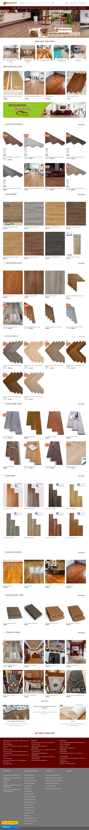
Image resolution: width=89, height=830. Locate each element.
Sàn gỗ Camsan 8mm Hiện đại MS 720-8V (75, 157)
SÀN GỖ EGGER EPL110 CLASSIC (52, 257)
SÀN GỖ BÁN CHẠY (29, 778)
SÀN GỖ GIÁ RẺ (28, 791)
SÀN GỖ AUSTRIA (28, 775)
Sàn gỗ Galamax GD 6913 (50, 466)
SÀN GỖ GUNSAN (28, 794)
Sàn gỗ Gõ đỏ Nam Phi (8, 586)
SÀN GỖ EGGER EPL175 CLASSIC (73, 227)
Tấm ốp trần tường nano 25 (30, 695)
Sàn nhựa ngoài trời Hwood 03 (52, 623)
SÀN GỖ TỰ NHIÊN (71, 8)
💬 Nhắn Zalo (6, 826)
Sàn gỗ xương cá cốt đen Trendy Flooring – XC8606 (75, 366)
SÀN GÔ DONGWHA (29, 783)
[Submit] (53, 3)
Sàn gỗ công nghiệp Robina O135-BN (74, 327)
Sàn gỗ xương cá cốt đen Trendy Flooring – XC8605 (12, 366)
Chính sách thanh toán (51, 786)
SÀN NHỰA (32, 8)
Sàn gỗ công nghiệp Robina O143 (10, 327)
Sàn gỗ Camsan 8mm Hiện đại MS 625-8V (32, 96)
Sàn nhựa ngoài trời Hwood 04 (73, 623)
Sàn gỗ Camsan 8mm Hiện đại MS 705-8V (54, 188)
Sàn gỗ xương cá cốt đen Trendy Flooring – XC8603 (12, 397)
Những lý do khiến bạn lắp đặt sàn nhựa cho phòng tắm (12, 778)
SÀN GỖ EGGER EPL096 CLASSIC (52, 227)
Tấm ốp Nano (52, 8)
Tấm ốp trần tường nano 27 (72, 665)
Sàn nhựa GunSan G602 (50, 537)
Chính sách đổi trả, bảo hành (52, 783)
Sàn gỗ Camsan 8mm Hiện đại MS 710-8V (33, 157)
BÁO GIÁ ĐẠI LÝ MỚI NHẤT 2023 (11, 775)
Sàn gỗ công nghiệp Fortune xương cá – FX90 (75, 296)
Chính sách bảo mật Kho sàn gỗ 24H (54, 778)
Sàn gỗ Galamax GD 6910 (8, 436)
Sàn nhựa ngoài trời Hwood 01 (9, 623)
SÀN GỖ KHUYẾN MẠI (30, 796)
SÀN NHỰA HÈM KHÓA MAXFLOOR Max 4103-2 (11, 97)
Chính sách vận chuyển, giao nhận (53, 788)
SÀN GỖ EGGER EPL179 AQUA (73, 257)
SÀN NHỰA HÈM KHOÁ (30, 818)
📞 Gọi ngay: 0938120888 (10, 822)
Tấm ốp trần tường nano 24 (51, 695)
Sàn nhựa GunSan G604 (8, 537)
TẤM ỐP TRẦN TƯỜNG (42, 8)
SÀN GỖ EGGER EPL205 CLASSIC (31, 227)
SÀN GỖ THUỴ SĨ (28, 804)
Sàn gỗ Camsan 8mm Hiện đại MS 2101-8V (75, 188)
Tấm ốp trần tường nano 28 (51, 665)
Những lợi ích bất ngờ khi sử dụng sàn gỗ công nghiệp (12, 786)
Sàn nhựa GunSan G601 (71, 537)
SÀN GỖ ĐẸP (27, 786)
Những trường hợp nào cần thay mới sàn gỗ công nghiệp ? (12, 790)
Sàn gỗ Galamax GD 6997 (29, 466)
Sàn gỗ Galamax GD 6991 (8, 466)
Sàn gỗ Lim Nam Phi (28, 586)
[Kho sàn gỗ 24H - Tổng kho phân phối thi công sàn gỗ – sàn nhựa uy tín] (10, 3)
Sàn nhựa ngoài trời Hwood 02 (30, 623)
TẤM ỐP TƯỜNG (28, 823)
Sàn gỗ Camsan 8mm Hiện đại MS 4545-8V (54, 157)
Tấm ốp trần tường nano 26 (9, 695)
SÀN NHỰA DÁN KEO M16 (71, 96)
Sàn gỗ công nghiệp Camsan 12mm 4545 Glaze (12, 157)
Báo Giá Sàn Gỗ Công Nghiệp (53, 775)
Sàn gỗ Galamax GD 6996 (50, 436)
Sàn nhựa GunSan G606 (50, 508)
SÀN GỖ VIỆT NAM (29, 810)
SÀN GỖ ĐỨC (27, 788)
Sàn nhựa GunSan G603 (29, 537)
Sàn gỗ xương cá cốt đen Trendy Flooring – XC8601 (54, 366)
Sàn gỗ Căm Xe (48, 586)
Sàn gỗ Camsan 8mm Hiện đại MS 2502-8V (12, 188)
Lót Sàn (5, 782)
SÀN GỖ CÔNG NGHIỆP (22, 8)
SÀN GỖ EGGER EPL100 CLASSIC (31, 257)
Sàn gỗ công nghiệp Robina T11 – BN (32, 327)
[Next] (85, 24)
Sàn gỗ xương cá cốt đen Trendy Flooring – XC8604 (33, 397)
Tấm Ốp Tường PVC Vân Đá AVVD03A (74, 695)
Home (14, 8)
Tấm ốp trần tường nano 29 (30, 665)
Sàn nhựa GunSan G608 (8, 508)
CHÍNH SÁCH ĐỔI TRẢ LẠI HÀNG (54, 780)
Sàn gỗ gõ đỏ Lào (48, 96)
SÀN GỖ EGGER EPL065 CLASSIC (10, 227)
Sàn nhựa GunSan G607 (29, 508)
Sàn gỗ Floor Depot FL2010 (51, 295)
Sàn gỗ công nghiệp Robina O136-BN (53, 327)
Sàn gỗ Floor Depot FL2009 (30, 295)
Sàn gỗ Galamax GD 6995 (71, 436)
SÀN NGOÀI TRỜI (62, 8)
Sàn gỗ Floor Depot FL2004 (9, 295)
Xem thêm (81, 124)
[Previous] (3, 24)
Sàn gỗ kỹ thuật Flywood (30, 802)
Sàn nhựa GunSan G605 (71, 508)
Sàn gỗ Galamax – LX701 (71, 466)
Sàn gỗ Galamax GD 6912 (29, 436)
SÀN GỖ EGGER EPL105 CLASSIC (10, 257)
